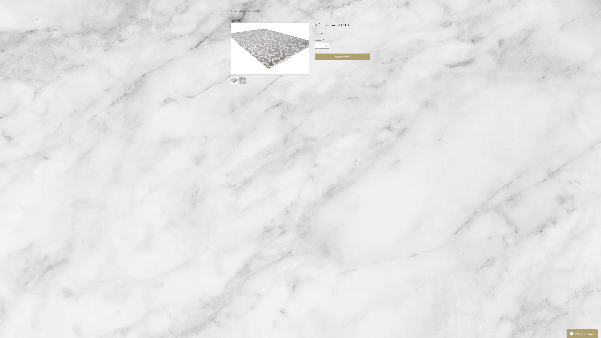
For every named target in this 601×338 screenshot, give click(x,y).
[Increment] (327, 45)
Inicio (233, 11)
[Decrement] (317, 45)
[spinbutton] (322, 45)
